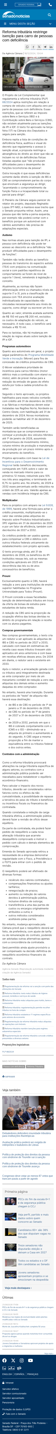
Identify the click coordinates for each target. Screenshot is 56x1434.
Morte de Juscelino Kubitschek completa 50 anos (23, 1326)
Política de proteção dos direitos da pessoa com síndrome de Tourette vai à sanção (26, 1156)
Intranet (9, 1382)
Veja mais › (49, 1353)
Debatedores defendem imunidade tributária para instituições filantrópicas (26, 1134)
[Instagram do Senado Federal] (22, 1360)
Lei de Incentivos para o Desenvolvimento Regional (25, 461)
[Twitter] (13, 1360)
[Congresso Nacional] (11, 1368)
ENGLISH (7, 1374)
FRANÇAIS (32, 1374)
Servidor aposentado (13, 1398)
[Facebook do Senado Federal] (5, 1360)
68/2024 (7, 102)
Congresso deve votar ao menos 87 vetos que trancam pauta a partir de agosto (27, 1177)
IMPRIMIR (10, 1076)
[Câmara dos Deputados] (4, 1368)
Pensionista (8, 1402)
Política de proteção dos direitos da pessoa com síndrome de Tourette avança (26, 1165)
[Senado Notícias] (16, 15)
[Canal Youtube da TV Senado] (29, 1360)
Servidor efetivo (10, 1389)
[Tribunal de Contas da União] (19, 1368)
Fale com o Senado (15, 1414)
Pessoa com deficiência (13, 1066)
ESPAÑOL (19, 1374)
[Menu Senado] (6, 4)
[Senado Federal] (28, 5)
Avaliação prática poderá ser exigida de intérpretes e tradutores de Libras (24, 1143)
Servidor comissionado (14, 1393)
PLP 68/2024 (8, 1052)
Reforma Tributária (35, 1066)
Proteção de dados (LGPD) (16, 1409)
